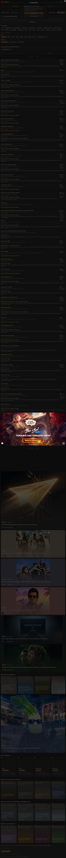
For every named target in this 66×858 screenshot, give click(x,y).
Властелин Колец (25, 337)
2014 (30, 37)
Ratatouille (3, 434)
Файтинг (5, 120)
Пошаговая (28, 204)
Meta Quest (20, 30)
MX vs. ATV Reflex (5, 269)
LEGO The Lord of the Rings (8, 335)
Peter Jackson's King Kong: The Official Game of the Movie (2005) (17, 210)
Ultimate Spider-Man (6, 277)
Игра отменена (12, 42)
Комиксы (24, 135)
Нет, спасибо (34, 16)
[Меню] (64, 2)
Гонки (5, 61)
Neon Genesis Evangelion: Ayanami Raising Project (13, 231)
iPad (38, 30)
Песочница (26, 405)
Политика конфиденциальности (35, 845)
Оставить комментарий (8, 527)
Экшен (2, 112)
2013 (25, 37)
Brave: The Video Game (6, 414)
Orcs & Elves (4, 203)
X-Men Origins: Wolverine (7, 325)
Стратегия (3, 71)
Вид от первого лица (11, 61)
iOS (2, 30)
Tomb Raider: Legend (6, 185)
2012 (21, 37)
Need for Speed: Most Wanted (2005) (10, 60)
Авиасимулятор (10, 145)
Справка (2, 845)
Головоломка (21, 127)
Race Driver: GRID (5, 241)
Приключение (7, 135)
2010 (13, 37)
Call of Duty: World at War (7, 154)
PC (2, 27)
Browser (53, 30)
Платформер (6, 127)
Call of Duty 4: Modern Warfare (8, 164)
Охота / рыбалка (11, 366)
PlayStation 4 (32, 27)
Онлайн (2, 166)
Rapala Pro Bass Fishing (7, 364)
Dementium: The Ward (6, 287)
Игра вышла (21, 42)
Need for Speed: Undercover (8, 90)
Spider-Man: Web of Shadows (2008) (10, 192)
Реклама (7, 845)
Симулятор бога (9, 71)
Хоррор (8, 288)
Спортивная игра (13, 270)
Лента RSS (45, 845)
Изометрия (32, 71)
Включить (25, 856)
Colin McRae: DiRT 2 (6, 307)
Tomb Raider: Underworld (7, 126)
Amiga (42, 30)
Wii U (26, 30)
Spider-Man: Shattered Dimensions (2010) (11, 394)
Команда (15, 845)
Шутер (5, 145)
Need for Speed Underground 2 (8, 100)
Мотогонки (22, 270)
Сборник (23, 356)
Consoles (59, 30)
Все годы (4, 37)
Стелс (5, 395)
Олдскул (20, 288)
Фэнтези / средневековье (20, 204)
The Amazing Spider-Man (7, 134)
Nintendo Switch (57, 27)
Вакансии (20, 845)
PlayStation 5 (8, 27)
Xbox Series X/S (16, 27)
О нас (11, 845)
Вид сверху (16, 81)
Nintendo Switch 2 (48, 27)
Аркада (2, 61)
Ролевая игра (3, 204)
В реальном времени (17, 71)
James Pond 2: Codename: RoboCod (10, 345)
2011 (17, 37)
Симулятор (3, 176)
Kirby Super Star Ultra (6, 354)
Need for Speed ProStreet (7, 174)
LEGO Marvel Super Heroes (7, 111)
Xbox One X (24, 27)
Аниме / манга (17, 232)
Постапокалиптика (33, 232)
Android (7, 30)
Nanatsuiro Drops (5, 375)
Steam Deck (13, 30)
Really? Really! (4, 383)
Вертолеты (24, 145)
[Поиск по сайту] (57, 2)
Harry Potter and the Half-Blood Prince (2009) (12, 424)
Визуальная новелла (19, 385)
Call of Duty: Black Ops (6, 144)
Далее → (50, 53)
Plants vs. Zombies (5, 80)
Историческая (18, 155)
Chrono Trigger (4, 251)
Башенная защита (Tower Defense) (26, 81)
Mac (30, 30)
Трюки (18, 270)
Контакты (25, 845)
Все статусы (4, 42)
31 (37, 56)
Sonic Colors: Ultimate (6, 259)
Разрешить (34, 13)
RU (50, 845)
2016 (34, 37)
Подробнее (32, 21)
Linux (34, 30)
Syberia (3, 220)
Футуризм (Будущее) (10, 232)
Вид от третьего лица (20, 61)
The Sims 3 (3, 317)
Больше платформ (5, 32)
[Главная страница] (5, 2)
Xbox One (39, 27)
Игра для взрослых (25, 232)
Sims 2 (2, 70)
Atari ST (48, 30)
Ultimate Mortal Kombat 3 (7, 118)
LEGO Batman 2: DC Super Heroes (9, 297)
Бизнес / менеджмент (25, 71)
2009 (9, 37)
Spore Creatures (5, 404)
